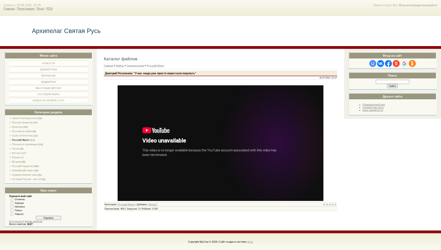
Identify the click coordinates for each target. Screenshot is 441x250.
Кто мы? (17, 153)
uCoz (250, 241)
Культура (17, 126)
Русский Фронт (20, 140)
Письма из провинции (24, 144)
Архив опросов (33, 221)
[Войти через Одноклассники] (412, 63)
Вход (40, 8)
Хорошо (19, 203)
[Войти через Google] (404, 63)
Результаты (16, 221)
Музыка (16, 161)
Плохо (18, 210)
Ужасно (19, 214)
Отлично (20, 199)
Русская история (22, 131)
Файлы (120, 65)
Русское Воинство (22, 122)
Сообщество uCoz (373, 107)
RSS (50, 8)
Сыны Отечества (22, 135)
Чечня (15, 148)
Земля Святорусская (24, 118)
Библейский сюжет (23, 170)
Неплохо (20, 206)
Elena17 (152, 204)
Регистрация (25, 8)
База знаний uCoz (372, 110)
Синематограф (135, 65)
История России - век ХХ (26, 179)
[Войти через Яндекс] (396, 63)
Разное (16, 157)
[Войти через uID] (372, 63)
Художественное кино (24, 174)
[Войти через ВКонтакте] (380, 63)
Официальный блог (373, 104)
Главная (9, 8)
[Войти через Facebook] (388, 63)
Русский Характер (22, 166)
